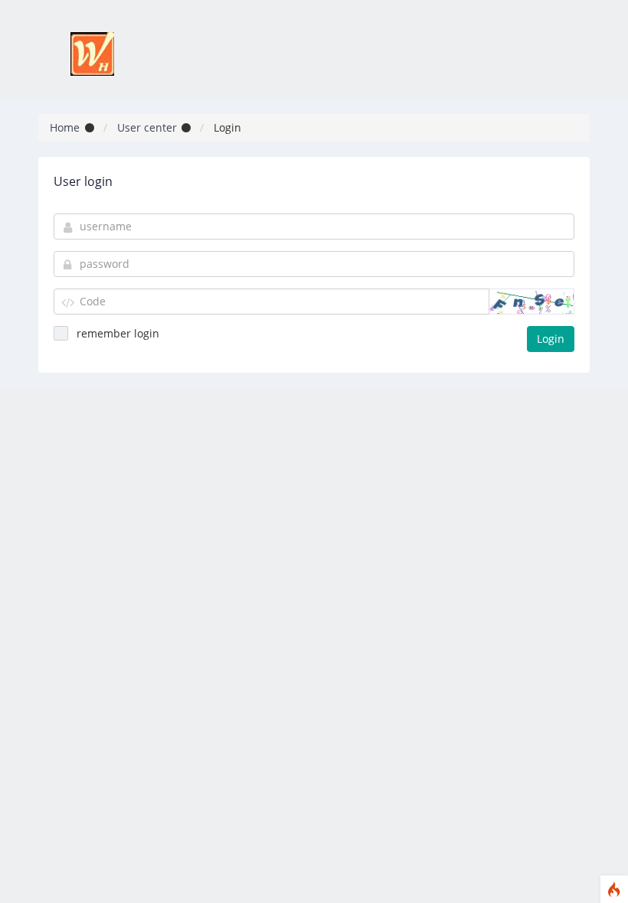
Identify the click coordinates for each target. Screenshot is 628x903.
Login (550, 338)
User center (147, 127)
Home (65, 127)
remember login (118, 333)
